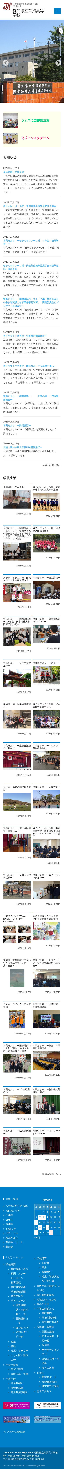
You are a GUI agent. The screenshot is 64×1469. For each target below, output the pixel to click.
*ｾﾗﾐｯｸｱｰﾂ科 (13, 1210)
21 (40, 1227)
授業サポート (49, 1377)
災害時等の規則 (50, 1386)
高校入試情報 (49, 1317)
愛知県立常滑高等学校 (28, 12)
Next (56, 61)
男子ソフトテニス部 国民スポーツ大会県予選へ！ (29, 366)
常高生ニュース (14, 1242)
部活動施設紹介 (19, 1392)
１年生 (9, 1215)
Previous (4, 61)
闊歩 (44, 1267)
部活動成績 (17, 1387)
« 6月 (37, 1237)
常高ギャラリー (19, 1350)
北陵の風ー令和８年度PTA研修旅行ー (22, 447)
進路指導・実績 (19, 1373)
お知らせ (11, 1228)
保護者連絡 (48, 1331)
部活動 (9, 1246)
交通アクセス (44, 1391)
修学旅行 (47, 1272)
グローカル (12, 1233)
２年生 (9, 1219)
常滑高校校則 (49, 1381)
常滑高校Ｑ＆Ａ (50, 1322)
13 (36, 1222)
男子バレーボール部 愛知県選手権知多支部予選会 (29, 206)
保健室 (45, 1345)
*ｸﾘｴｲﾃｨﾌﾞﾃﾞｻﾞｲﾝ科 (17, 1206)
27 (36, 1232)
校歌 (13, 1346)
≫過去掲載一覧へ (51, 465)
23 (47, 1227)
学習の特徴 (17, 1369)
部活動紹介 (17, 1383)
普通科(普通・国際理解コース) (22, 1310)
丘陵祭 (45, 1263)
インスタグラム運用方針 (14, 1432)
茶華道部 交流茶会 (13, 172)
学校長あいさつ (19, 1269)
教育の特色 (17, 1296)
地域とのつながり (46, 1299)
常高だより (12, 1237)
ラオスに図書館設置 (35, 120)
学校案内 (47, 1313)
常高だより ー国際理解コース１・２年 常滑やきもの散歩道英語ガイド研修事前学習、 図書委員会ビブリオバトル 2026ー (30, 302)
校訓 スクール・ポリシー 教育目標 (19, 1278)
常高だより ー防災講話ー (17, 425)
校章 (13, 1341)
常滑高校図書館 (45, 1295)
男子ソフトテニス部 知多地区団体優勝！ (25, 336)
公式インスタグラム (35, 138)
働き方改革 (48, 1367)
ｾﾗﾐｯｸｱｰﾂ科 (22, 1327)
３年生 (9, 1224)
